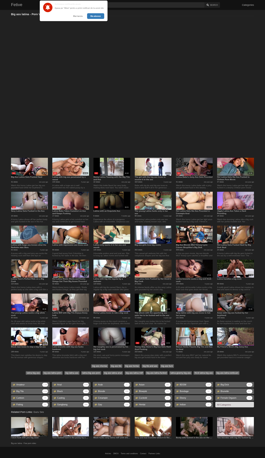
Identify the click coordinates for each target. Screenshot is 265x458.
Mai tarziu (78, 16)
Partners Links (154, 453)
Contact (143, 453)
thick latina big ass (204, 373)
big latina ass (71, 373)
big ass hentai (132, 366)
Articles (108, 453)
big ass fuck (167, 366)
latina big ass (33, 373)
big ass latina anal (113, 373)
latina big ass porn (91, 373)
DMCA (116, 453)
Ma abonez (95, 16)
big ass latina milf (134, 373)
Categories (248, 5)
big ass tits (116, 366)
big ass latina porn (53, 373)
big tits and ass (150, 366)
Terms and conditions (129, 453)
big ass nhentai (99, 366)
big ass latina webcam (227, 373)
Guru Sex (38, 412)
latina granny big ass (180, 373)
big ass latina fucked (157, 373)
